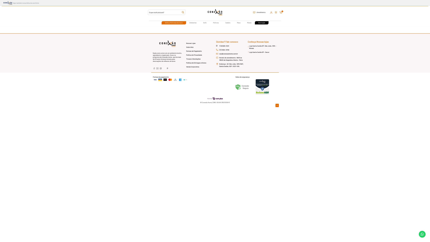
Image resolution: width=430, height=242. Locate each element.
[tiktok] (164, 69)
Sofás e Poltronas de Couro (174, 23)
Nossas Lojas (191, 43)
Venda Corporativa (192, 67)
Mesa (238, 23)
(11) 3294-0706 (224, 50)
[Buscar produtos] (183, 12)
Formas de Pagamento (194, 51)
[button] (271, 12)
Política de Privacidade (194, 55)
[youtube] (157, 69)
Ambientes (193, 23)
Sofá (204, 23)
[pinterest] (167, 69)
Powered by (209, 98)
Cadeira (227, 23)
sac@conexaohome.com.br (228, 54)
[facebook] (154, 69)
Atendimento (261, 12)
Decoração (261, 23)
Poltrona (216, 23)
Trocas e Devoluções (193, 59)
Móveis (249, 23)
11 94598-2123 (224, 46)
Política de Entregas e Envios (196, 63)
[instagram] (161, 69)
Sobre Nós (190, 47)
